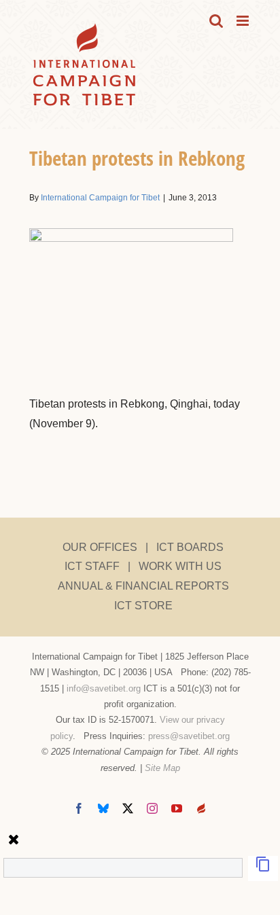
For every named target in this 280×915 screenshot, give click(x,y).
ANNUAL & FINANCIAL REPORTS (143, 586)
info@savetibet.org (104, 688)
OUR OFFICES (100, 547)
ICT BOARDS (190, 547)
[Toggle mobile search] (216, 21)
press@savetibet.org (189, 736)
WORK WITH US (180, 566)
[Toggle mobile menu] (244, 21)
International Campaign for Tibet (100, 197)
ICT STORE (143, 605)
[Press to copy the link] (263, 868)
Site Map (162, 768)
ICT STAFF (92, 566)
